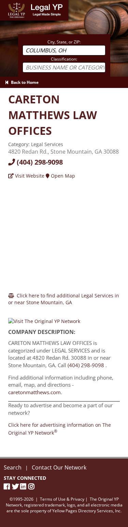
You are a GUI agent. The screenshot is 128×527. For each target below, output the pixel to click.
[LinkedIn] (24, 486)
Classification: (64, 59)
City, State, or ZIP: (64, 42)
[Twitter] (16, 486)
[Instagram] (32, 486)
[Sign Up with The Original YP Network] (44, 318)
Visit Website (29, 175)
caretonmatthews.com (34, 392)
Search (13, 467)
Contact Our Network (59, 467)
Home (6, 3)
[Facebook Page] (8, 486)
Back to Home (24, 82)
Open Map (62, 175)
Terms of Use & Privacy (62, 499)
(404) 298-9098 (39, 162)
